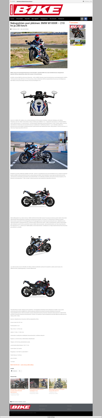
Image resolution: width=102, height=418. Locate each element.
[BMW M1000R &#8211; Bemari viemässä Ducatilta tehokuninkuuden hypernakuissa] (19, 383)
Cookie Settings (51, 417)
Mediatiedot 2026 (43, 405)
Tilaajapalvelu (44, 18)
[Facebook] (85, 18)
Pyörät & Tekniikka (18, 401)
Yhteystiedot (19, 18)
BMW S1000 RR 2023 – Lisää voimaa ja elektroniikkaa (22, 364)
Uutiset (12, 18)
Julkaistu (69, 409)
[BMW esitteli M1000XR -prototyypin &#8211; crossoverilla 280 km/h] (58, 383)
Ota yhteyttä (53, 18)
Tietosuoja (69, 405)
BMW (13, 401)
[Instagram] (82, 18)
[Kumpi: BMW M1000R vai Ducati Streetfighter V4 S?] (39, 383)
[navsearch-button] (90, 19)
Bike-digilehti (35, 18)
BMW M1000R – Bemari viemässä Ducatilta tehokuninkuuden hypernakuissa (17, 391)
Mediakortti (61, 18)
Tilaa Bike (27, 18)
